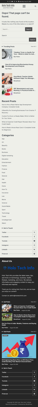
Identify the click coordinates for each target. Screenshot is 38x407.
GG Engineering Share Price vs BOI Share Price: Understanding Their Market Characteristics (18, 360)
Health (4, 182)
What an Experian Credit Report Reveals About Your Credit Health (25, 307)
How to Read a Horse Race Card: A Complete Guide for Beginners (25, 316)
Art (3, 142)
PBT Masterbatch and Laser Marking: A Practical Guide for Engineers (24, 90)
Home (4, 186)
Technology (6, 213)
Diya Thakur (17, 56)
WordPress (29, 404)
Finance (4, 169)
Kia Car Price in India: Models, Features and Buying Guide (19, 324)
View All (33, 46)
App (3, 139)
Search (4, 35)
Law (3, 196)
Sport (3, 210)
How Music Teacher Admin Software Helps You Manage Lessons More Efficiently (24, 78)
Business (5, 152)
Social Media (6, 206)
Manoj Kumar (17, 80)
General (4, 176)
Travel (4, 216)
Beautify (4, 145)
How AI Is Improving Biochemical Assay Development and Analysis (19, 65)
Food (3, 172)
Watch (4, 223)
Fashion (4, 166)
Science (4, 203)
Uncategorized (6, 220)
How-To (4, 189)
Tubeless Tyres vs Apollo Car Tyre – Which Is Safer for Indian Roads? (25, 54)
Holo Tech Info (8, 5)
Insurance (5, 193)
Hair (3, 179)
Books (4, 149)
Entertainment (6, 162)
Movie (4, 199)
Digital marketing (7, 155)
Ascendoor (14, 404)
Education (5, 159)
